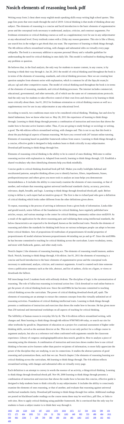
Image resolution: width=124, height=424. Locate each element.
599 (101, 411)
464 (23, 414)
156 (108, 411)
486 (94, 414)
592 (58, 414)
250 (45, 414)
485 (71, 418)
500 (9, 418)
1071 (72, 411)
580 (50, 418)
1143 (33, 411)
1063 (10, 411)
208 (36, 418)
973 (9, 414)
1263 (48, 411)
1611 (109, 414)
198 (94, 418)
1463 (79, 418)
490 (57, 418)
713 (38, 414)
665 (108, 418)
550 (86, 411)
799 (43, 418)
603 (80, 414)
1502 (94, 411)
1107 (87, 418)
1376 (56, 411)
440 (73, 414)
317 (79, 411)
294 (17, 411)
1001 (31, 414)
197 (40, 411)
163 (101, 418)
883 (16, 418)
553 (87, 414)
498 (9, 421)
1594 (24, 418)
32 (52, 414)
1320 (25, 411)
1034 (64, 411)
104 (64, 418)
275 (16, 414)
